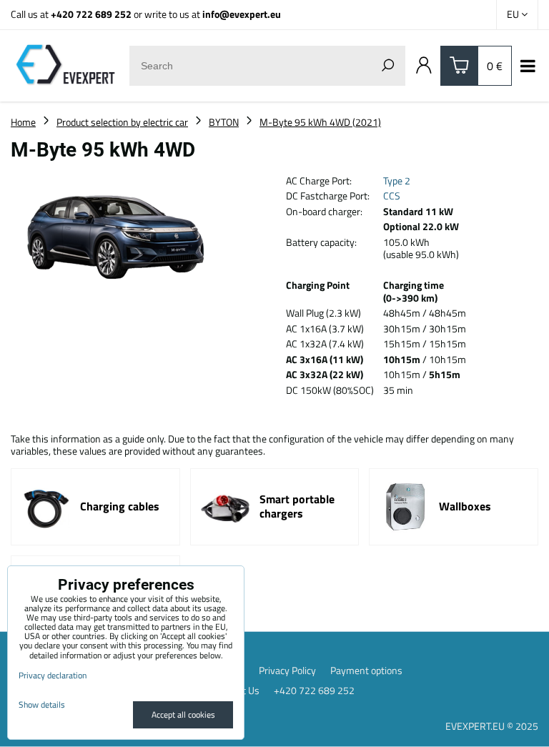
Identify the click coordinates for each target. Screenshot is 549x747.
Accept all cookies (183, 714)
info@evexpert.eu (241, 13)
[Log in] (424, 65)
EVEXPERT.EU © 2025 (491, 725)
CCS (391, 195)
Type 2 (396, 180)
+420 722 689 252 (91, 13)
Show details (42, 704)
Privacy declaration (52, 675)
